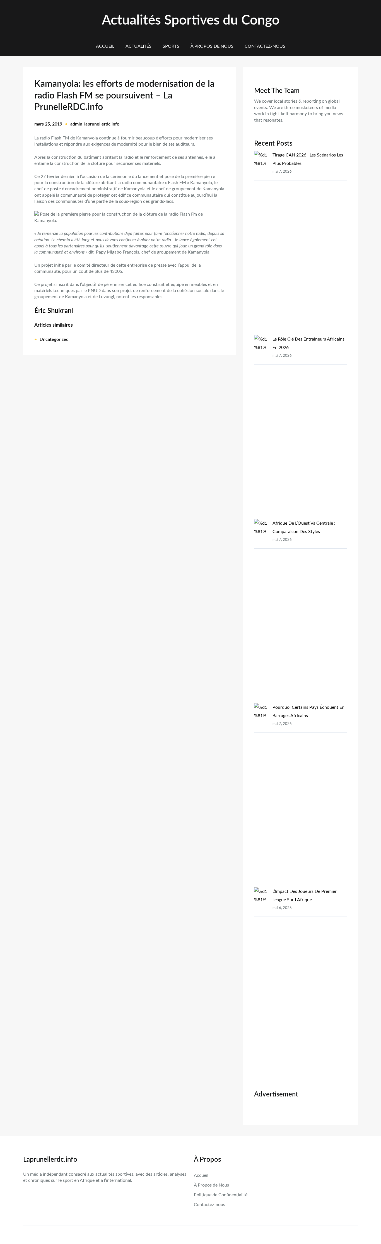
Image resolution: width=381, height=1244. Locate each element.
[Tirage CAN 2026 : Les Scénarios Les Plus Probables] (261, 243)
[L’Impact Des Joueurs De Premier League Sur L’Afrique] (261, 979)
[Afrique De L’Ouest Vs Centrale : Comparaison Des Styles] (261, 611)
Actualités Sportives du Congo (190, 20)
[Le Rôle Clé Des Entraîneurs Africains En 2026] (261, 427)
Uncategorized (54, 339)
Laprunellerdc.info (50, 1159)
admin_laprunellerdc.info (94, 124)
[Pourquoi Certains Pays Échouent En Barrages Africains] (261, 795)
